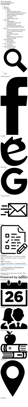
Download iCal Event (20, 263)
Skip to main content (6, 1)
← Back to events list (7, 267)
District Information (11, 15)
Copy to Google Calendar (7, 263)
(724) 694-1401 (4, 274)
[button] (7, 8)
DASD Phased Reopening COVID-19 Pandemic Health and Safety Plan (16, 13)
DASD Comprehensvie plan (14, 11)
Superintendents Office (12, 18)
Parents (8, 35)
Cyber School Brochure (13, 34)
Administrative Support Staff (14, 22)
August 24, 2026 (11, 48)
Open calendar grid (18, 267)
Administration (10, 21)
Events (2, 264)
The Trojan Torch (11, 42)
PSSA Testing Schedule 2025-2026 (15, 27)
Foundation (9, 17)
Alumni (9, 10)
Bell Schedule (10, 41)
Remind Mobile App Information (15, 36)
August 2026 (10, 45)
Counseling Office (11, 24)
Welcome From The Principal (14, 25)
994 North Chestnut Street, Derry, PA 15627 (11, 273)
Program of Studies (11, 38)
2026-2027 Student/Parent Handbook (16, 29)
